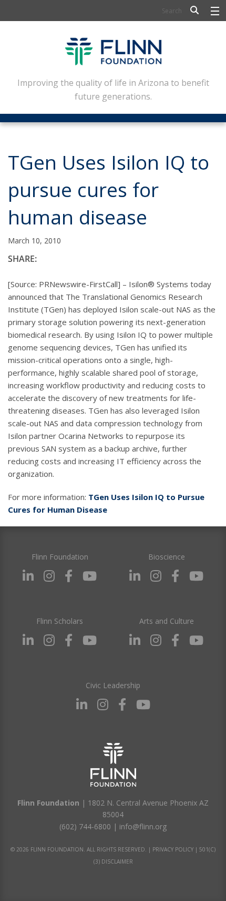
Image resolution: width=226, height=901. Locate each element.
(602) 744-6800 (85, 826)
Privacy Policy (172, 849)
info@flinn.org (143, 826)
